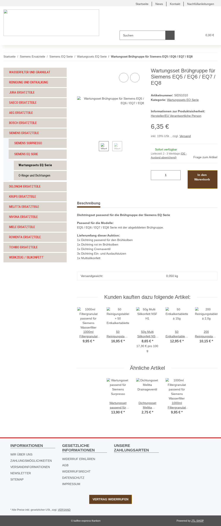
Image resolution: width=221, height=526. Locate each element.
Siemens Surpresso (28, 143)
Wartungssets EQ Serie (183, 100)
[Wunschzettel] (191, 35)
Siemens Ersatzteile (24, 133)
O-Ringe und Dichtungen (34, 175)
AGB (65, 465)
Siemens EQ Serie (26, 154)
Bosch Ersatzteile (23, 123)
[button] (182, 35)
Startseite (142, 4)
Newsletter (20, 473)
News (159, 4)
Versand (185, 136)
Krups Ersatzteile (22, 197)
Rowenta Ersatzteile (25, 237)
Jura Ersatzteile (22, 92)
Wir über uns (21, 454)
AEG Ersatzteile (21, 113)
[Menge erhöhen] (175, 175)
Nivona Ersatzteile (23, 217)
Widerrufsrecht (76, 471)
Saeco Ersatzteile (22, 103)
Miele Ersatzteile (22, 227)
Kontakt (175, 4)
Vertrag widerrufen (110, 499)
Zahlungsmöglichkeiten (31, 460)
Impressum (71, 484)
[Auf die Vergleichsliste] (123, 77)
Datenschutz (73, 477)
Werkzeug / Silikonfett (26, 257)
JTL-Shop (197, 520)
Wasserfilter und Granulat (29, 72)
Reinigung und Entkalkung (28, 82)
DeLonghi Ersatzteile (25, 186)
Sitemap (17, 479)
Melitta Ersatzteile (24, 207)
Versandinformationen (30, 467)
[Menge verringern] (155, 175)
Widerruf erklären (78, 459)
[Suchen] (170, 35)
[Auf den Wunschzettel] (135, 77)
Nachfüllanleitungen (200, 4)
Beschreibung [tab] (88, 203)
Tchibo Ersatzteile (23, 247)
